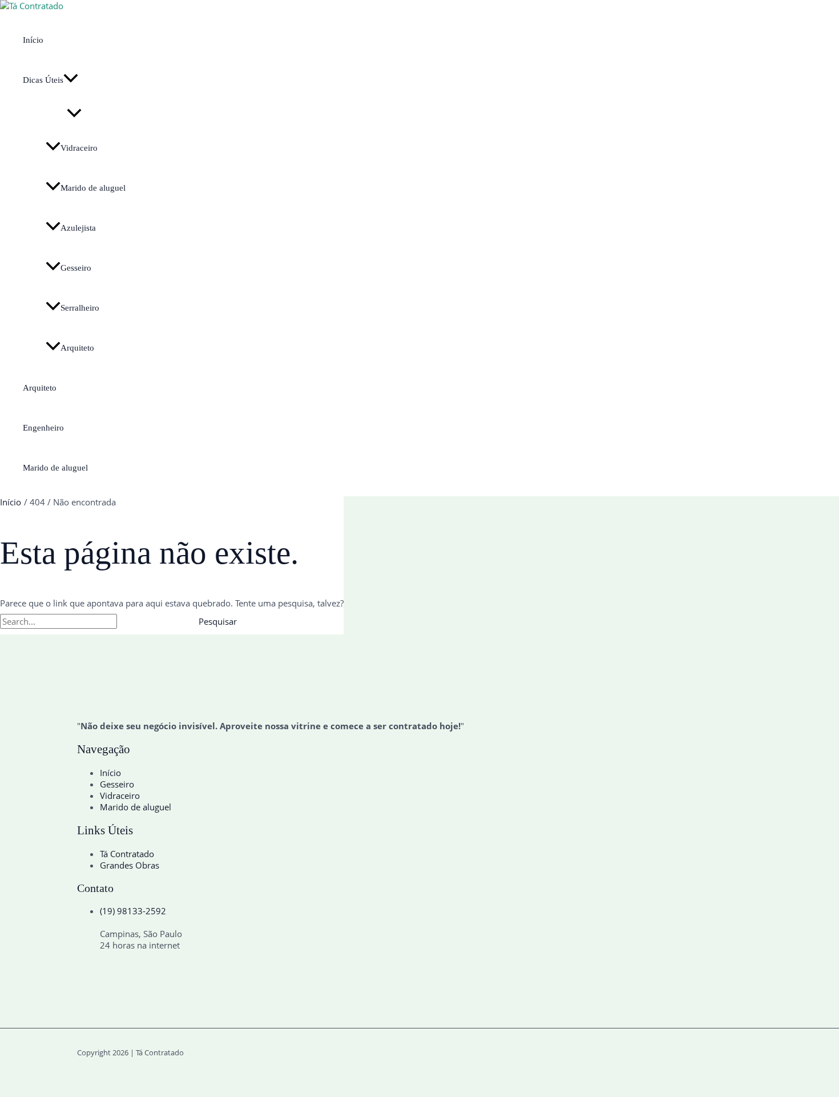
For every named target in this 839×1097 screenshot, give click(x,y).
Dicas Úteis (43, 80)
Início (33, 40)
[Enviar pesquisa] (145, 621)
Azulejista (78, 227)
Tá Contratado (127, 853)
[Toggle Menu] (74, 114)
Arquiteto (77, 347)
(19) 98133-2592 (133, 911)
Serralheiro (79, 307)
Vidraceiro (79, 147)
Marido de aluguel (93, 187)
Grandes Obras (129, 865)
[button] (70, 80)
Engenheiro (43, 427)
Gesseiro (75, 267)
